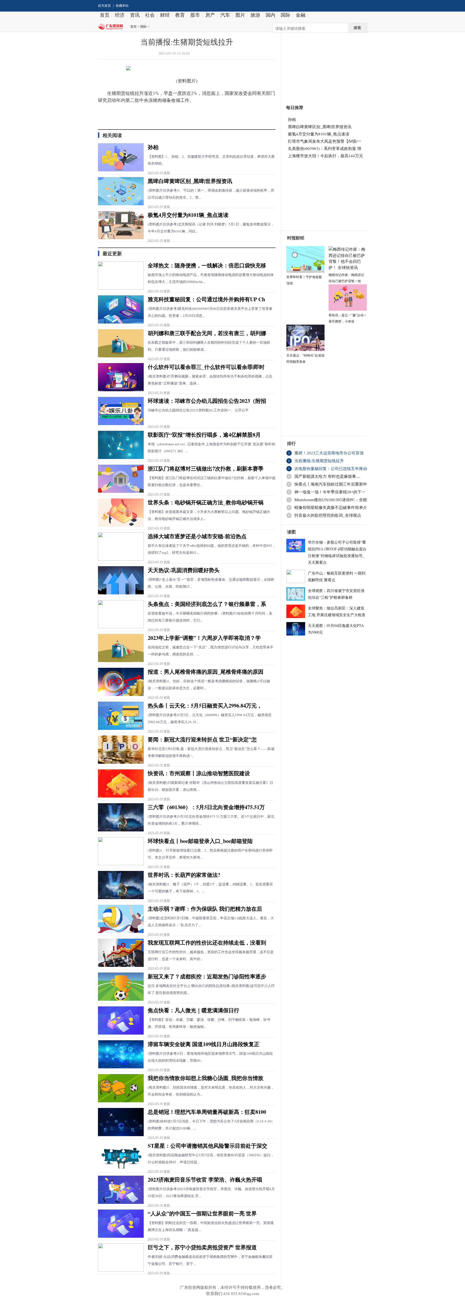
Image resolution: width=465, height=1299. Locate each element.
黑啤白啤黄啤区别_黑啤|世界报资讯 (190, 181)
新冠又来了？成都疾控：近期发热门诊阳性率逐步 (207, 976)
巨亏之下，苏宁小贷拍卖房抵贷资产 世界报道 (202, 1247)
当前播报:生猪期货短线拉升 (319, 461)
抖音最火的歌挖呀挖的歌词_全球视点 (327, 515)
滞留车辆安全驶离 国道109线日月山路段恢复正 (203, 1044)
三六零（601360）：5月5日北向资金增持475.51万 (206, 807)
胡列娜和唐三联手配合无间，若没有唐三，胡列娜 (207, 333)
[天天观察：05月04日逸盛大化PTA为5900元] (295, 628)
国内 (270, 15)
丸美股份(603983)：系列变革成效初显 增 (324, 148)
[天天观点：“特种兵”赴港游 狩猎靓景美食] (305, 337)
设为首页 (104, 6)
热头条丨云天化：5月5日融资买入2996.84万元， (205, 705)
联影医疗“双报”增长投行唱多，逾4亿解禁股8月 (204, 435)
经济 (120, 15)
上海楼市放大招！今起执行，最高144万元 (325, 155)
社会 (150, 15)
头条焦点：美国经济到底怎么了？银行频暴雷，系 (207, 604)
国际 (285, 15)
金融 (300, 15)
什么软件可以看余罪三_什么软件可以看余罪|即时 (206, 367)
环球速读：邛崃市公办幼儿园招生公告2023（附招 (207, 401)
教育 (180, 15)
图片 (240, 15)
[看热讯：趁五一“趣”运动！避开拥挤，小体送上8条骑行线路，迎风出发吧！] (348, 296)
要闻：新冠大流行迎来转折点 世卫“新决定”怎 (202, 739)
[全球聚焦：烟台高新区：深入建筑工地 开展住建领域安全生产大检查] (295, 610)
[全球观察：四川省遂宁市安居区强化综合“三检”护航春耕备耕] (295, 593)
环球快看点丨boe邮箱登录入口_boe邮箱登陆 (200, 841)
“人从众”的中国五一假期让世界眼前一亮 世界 (202, 1213)
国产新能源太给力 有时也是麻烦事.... (327, 476)
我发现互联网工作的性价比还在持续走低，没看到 (207, 942)
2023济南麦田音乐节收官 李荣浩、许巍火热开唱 (205, 1179)
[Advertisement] (321, 65)
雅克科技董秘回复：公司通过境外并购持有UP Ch (206, 299)
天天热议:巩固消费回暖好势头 (184, 570)
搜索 (357, 28)
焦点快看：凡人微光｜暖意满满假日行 (193, 1010)
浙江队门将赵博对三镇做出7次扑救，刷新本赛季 (205, 468)
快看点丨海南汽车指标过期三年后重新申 (330, 484)
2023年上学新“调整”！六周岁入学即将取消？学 (204, 638)
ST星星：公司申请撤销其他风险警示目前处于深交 (207, 1146)
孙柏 (153, 147)
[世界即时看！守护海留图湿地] (305, 258)
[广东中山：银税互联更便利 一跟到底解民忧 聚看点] (295, 575)
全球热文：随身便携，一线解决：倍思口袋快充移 (207, 265)
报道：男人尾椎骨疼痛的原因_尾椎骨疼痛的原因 (205, 672)
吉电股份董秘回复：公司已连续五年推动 (330, 469)
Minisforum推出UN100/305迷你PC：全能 (330, 500)
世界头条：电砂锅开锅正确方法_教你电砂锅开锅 (205, 502)
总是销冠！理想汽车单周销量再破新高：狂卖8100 (207, 1112)
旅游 (255, 15)
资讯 (135, 15)
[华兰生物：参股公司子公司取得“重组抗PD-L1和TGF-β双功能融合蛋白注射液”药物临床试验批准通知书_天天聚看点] (295, 544)
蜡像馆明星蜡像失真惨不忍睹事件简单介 (330, 507)
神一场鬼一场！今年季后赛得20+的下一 (329, 492)
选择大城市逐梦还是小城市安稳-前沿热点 (197, 536)
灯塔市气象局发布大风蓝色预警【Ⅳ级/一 (324, 141)
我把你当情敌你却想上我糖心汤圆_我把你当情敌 (205, 1078)
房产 (210, 15)
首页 (105, 15)
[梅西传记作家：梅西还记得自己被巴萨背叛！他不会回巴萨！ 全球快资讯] (348, 257)
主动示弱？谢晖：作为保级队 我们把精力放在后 (205, 909)
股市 (195, 15)
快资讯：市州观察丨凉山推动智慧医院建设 (199, 773)
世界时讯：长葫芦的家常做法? (184, 875)
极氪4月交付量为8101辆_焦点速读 (188, 215)
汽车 (225, 15)
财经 (165, 15)
